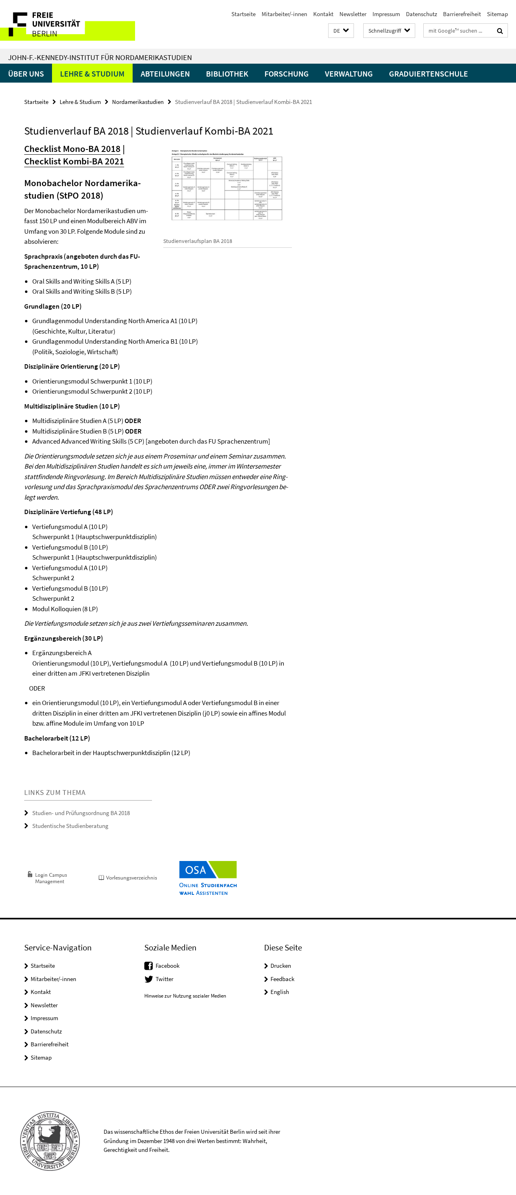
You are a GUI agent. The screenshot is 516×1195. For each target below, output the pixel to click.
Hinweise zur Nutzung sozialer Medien (185, 995)
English (279, 992)
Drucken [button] (280, 965)
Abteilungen (165, 73)
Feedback (282, 979)
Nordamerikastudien (138, 102)
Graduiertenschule (428, 73)
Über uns (26, 73)
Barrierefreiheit (462, 14)
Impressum (386, 14)
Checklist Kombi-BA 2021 (74, 161)
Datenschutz (421, 14)
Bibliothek (227, 73)
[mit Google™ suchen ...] (500, 30)
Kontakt (323, 14)
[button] (341, 30)
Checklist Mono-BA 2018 (72, 148)
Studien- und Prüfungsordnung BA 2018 (81, 813)
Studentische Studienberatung (70, 826)
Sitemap (497, 14)
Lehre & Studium (92, 73)
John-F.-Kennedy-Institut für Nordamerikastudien (100, 57)
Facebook (167, 965)
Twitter (164, 979)
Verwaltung (349, 73)
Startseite (243, 14)
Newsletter (352, 14)
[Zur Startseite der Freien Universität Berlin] (67, 24)
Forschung (286, 73)
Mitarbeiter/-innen (284, 14)
